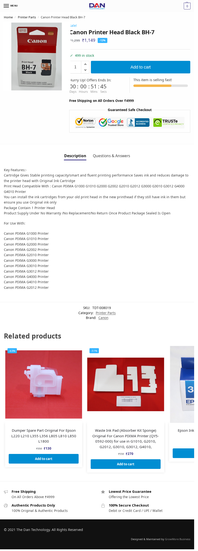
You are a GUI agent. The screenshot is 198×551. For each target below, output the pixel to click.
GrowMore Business (177, 539)
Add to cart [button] (43, 459)
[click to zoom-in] (36, 56)
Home (8, 17)
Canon (103, 317)
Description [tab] (75, 155)
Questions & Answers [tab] (111, 155)
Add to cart (140, 67)
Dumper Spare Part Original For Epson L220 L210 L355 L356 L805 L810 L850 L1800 (43, 436)
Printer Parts (27, 17)
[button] (85, 64)
